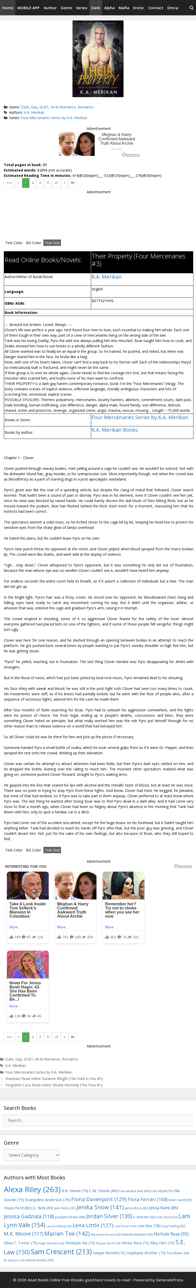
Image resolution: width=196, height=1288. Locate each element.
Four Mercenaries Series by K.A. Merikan (54, 117)
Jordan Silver (109, 1216)
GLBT (44, 107)
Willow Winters (40, 1260)
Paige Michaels (51, 1243)
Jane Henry (65, 1208)
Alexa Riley (32, 1189)
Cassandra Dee (134, 1191)
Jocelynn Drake (70, 1217)
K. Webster (144, 1217)
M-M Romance (63, 107)
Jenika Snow (100, 1207)
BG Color (33, 242)
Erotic (138, 7)
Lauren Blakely (58, 1226)
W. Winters (14, 1260)
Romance (85, 107)
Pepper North (108, 1243)
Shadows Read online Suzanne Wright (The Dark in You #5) (54, 1078)
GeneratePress (169, 1279)
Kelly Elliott (167, 1217)
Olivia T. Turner (21, 1242)
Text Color (13, 242)
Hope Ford (18, 1207)
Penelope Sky (80, 1242)
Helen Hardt (180, 1200)
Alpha (109, 7)
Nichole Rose (171, 1234)
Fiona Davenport (99, 1199)
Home (7, 7)
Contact (155, 7)
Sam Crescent (61, 1251)
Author (50, 7)
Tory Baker (178, 1253)
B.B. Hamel (75, 1190)
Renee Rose (135, 1242)
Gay (34, 107)
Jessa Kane (163, 1208)
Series (81, 7)
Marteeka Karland (105, 1234)
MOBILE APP (28, 7)
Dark (95, 7)
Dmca (172, 7)
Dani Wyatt (162, 1191)
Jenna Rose (136, 1208)
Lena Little (92, 1225)
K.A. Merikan (34, 112)
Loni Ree (149, 1225)
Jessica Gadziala (29, 1216)
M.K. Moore (23, 1233)
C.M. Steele (103, 1190)
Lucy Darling (173, 1226)
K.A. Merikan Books (115, 429)
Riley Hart (162, 1242)
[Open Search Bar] (191, 7)
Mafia (124, 7)
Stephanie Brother (146, 1252)
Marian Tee (67, 1233)
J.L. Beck (43, 1207)
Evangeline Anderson (47, 1199)
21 (56, 183)
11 (48, 183)
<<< (9, 183)
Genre (66, 7)
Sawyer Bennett (109, 1252)
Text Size (52, 242)
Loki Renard (125, 1226)
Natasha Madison (137, 1234)
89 (72, 183)
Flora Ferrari (147, 1199)
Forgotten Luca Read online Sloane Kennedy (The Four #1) (54, 1084)
